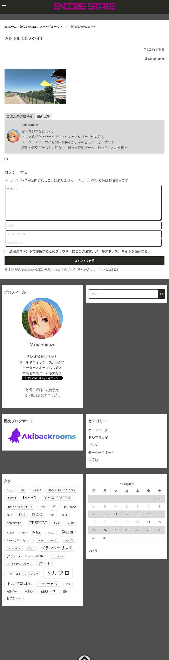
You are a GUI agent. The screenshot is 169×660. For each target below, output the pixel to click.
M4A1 (57, 523)
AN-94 (10, 490)
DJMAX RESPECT (57, 498)
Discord (11, 497)
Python (36, 532)
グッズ (30, 548)
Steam (67, 532)
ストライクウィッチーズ (19, 564)
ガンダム (69, 540)
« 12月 (92, 551)
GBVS (64, 515)
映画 (68, 584)
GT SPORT (37, 522)
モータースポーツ (101, 452)
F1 (54, 506)
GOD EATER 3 (14, 523)
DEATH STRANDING (61, 489)
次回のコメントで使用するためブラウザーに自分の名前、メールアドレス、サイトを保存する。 (80, 251)
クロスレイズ (13, 548)
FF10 (22, 514)
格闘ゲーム (12, 591)
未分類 (93, 460)
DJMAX (29, 497)
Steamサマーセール (19, 540)
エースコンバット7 (48, 540)
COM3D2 (36, 490)
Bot (22, 489)
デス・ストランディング (23, 574)
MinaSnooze (156, 58)
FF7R (9, 515)
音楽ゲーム (14, 598)
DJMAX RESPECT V (20, 507)
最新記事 (43, 116)
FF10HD (37, 514)
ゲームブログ (98, 430)
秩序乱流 (29, 591)
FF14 (51, 515)
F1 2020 (70, 507)
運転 (65, 591)
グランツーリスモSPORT (26, 556)
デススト (44, 563)
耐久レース (48, 591)
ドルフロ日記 (98, 437)
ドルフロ (58, 573)
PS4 (23, 533)
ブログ (93, 445)
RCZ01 (51, 533)
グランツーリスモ (57, 548)
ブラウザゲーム (49, 583)
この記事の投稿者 (20, 116)
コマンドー (57, 556)
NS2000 (11, 533)
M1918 (70, 523)
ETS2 (42, 507)
